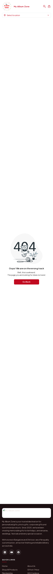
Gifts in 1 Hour (33, 569)
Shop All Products (9, 569)
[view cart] (49, 6)
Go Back (26, 282)
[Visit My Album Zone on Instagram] (4, 552)
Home (4, 566)
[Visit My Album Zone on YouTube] (11, 552)
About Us (31, 566)
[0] (49, 6)
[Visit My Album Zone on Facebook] (18, 552)
